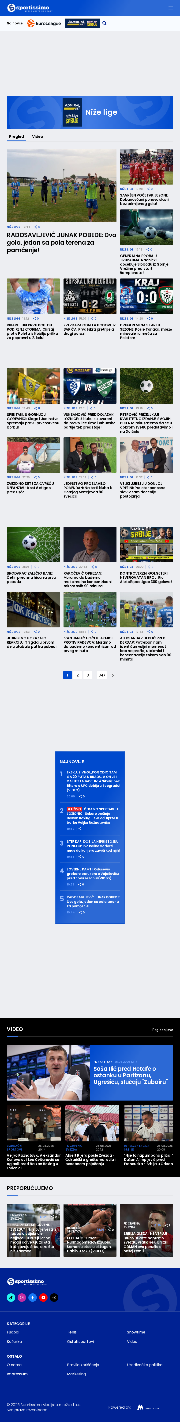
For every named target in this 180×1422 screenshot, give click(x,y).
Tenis (72, 1332)
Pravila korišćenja (83, 1365)
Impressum (17, 1374)
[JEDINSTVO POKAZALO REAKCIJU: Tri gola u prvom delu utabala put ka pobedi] (33, 609)
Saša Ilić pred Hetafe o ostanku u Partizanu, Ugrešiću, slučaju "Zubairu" (131, 1075)
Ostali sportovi (80, 1341)
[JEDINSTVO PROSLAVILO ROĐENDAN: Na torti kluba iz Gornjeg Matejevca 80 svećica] (90, 455)
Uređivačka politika (144, 1365)
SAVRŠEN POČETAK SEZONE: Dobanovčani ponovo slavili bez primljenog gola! (144, 199)
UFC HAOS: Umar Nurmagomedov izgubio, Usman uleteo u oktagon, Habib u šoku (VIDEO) (89, 1244)
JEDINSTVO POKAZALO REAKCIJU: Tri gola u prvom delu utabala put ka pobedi (31, 642)
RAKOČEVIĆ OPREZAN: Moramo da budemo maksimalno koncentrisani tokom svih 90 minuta (88, 579)
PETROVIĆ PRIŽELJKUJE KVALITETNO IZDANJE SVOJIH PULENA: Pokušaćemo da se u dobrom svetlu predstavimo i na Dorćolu (146, 423)
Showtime (136, 1332)
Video (37, 136)
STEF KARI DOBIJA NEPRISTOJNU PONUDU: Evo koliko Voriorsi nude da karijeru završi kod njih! (93, 846)
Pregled (16, 136)
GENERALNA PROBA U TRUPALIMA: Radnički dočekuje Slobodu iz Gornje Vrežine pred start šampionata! (144, 264)
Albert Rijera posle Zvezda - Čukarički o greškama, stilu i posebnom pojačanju (90, 1159)
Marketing (76, 1374)
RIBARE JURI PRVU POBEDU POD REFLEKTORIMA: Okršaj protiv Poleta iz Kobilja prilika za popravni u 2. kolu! (32, 331)
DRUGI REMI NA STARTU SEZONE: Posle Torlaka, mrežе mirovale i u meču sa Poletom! (146, 331)
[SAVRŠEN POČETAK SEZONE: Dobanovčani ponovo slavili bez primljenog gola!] (146, 167)
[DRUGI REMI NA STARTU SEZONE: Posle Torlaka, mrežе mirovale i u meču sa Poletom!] (146, 296)
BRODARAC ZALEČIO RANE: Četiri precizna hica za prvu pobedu (31, 577)
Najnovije (15, 23)
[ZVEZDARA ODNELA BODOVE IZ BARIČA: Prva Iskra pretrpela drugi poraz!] (90, 296)
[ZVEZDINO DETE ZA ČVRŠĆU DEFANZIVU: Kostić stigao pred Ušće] (33, 455)
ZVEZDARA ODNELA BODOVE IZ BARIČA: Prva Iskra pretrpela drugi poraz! (90, 329)
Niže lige (13, 226)
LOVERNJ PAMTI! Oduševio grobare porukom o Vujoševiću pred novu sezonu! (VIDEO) (93, 874)
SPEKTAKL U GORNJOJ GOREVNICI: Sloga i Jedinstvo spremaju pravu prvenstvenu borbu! (33, 421)
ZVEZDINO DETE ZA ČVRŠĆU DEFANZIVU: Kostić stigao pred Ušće (30, 488)
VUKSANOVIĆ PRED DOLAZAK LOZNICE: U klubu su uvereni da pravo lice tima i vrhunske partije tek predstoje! (90, 421)
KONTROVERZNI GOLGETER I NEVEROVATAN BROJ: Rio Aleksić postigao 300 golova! (146, 577)
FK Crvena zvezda (73, 1147)
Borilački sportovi (14, 1147)
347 (101, 675)
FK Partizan (103, 1061)
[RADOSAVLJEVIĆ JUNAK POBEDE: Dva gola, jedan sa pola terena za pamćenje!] (61, 186)
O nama (14, 1365)
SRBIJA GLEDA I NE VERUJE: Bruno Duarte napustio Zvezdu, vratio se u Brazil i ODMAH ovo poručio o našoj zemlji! (146, 1242)
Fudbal (13, 1332)
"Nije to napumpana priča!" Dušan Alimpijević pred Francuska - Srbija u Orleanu (149, 1159)
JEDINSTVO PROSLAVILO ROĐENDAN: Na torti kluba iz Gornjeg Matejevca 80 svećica (88, 490)
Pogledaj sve (162, 1030)
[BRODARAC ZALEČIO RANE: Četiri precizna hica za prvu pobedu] (33, 544)
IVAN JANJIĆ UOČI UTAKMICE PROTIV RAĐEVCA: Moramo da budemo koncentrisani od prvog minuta (90, 644)
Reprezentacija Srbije (137, 1147)
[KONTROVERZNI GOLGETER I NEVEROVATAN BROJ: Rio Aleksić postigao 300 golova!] (146, 544)
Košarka (14, 1341)
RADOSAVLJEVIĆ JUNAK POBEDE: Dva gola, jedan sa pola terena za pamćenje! (61, 242)
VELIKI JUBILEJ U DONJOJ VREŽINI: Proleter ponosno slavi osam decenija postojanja (142, 490)
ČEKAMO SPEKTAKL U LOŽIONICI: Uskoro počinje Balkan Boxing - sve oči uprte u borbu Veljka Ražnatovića (92, 816)
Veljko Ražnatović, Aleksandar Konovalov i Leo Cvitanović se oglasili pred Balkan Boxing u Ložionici (34, 1161)
